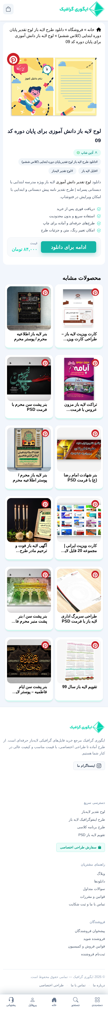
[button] (54, 86)
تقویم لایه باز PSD (91, 835)
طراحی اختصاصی (51, 985)
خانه (90, 29)
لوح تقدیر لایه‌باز (93, 812)
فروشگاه (75, 29)
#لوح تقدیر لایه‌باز (62, 171)
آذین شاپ (87, 153)
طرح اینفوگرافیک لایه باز (87, 819)
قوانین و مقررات (92, 897)
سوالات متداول (94, 889)
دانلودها (99, 881)
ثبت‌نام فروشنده (93, 954)
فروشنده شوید (94, 939)
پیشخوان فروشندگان (90, 931)
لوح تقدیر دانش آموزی (73, 182)
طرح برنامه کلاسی (91, 827)
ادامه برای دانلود (68, 247)
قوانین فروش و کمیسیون (86, 946)
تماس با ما (78, 985)
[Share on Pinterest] (95, 292)
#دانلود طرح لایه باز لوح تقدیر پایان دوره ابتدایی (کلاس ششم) (60, 162)
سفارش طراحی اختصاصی (78, 847)
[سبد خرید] (8, 9)
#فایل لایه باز (90, 171)
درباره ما (99, 985)
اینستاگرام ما (86, 766)
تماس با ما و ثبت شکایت (87, 904)
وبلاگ (101, 874)
